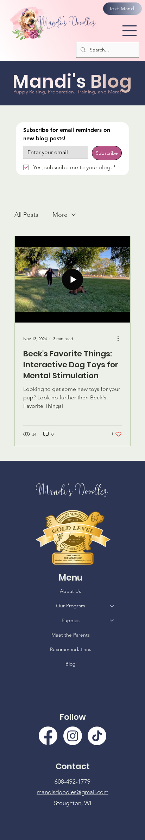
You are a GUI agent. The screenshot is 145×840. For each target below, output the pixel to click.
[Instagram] (72, 735)
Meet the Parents (70, 635)
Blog (70, 664)
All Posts (26, 215)
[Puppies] (112, 620)
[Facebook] (48, 735)
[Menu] (129, 30)
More (60, 215)
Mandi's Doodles (73, 490)
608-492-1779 (72, 781)
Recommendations (70, 649)
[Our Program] (112, 606)
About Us (70, 591)
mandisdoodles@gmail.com (72, 792)
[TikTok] (97, 735)
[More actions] (120, 338)
